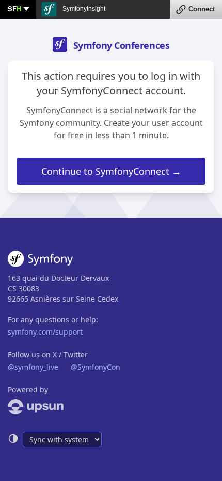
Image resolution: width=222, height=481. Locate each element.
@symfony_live (33, 367)
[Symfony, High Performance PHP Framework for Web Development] (40, 261)
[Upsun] (111, 406)
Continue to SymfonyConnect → (111, 171)
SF (14, 8)
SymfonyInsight (83, 8)
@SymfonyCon (95, 367)
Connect (201, 9)
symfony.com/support (45, 332)
